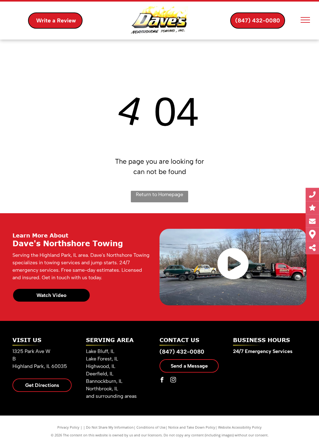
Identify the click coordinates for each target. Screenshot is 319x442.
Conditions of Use (150, 427)
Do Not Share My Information (110, 427)
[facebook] (162, 380)
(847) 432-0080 (182, 351)
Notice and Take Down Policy (191, 427)
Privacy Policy (68, 427)
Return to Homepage (159, 194)
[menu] (305, 20)
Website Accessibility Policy (240, 427)
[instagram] (173, 380)
